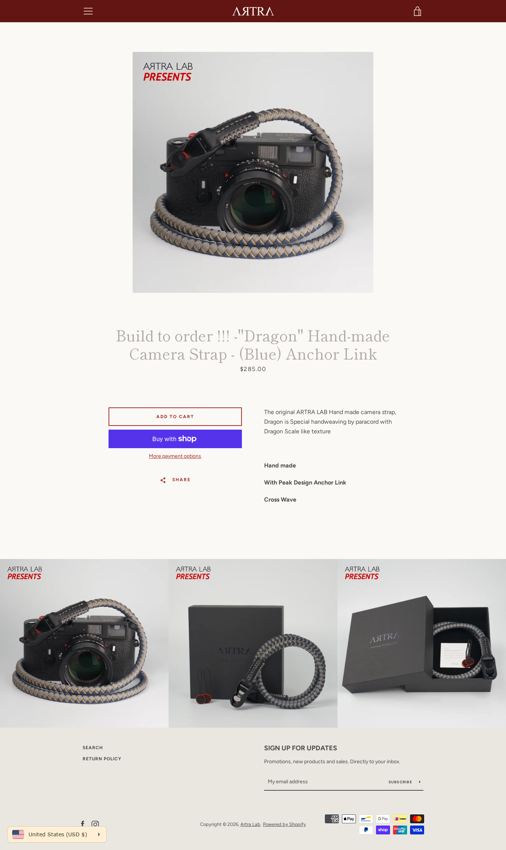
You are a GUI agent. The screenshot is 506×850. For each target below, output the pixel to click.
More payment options (175, 456)
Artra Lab (250, 824)
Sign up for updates (300, 748)
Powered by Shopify (284, 824)
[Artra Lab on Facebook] (82, 823)
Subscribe (401, 782)
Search (93, 747)
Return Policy (102, 758)
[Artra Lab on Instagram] (95, 823)
